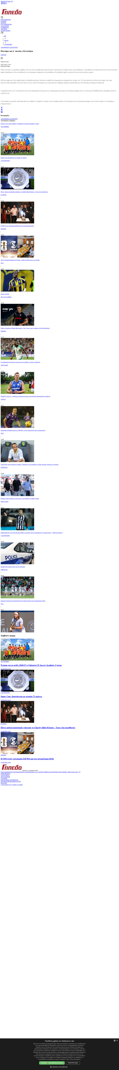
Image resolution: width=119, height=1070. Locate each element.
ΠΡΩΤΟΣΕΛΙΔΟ (6, 1)
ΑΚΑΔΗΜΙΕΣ (5, 661)
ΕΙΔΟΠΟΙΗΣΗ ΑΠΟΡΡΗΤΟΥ (9, 780)
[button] (60, 1067)
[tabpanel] (59, 377)
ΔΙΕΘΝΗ (3, 23)
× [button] (117, 1040)
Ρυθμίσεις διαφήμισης (62, 1057)
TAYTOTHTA (5, 775)
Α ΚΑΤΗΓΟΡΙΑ (13, 47)
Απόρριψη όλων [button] (73, 1063)
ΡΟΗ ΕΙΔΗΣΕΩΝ (6, 19)
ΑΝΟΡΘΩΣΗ (8, 44)
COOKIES (4, 778)
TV (12, 1)
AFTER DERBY (5, 30)
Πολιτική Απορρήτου (75, 1059)
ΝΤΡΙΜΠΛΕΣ (5, 27)
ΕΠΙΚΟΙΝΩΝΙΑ (5, 773)
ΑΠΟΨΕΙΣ (4, 29)
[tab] (5, 121)
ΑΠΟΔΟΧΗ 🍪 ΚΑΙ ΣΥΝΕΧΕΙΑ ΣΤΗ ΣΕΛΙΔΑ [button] (52, 1063)
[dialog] (59, 1054)
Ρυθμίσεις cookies (65, 1059)
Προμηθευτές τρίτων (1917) (58, 1050)
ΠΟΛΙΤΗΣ (4, 783)
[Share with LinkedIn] (2, 112)
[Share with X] (2, 110)
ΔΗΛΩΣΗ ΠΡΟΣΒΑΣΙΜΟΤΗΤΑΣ (11, 781)
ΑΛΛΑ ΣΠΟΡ (5, 26)
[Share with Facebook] (2, 108)
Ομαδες (6, 40)
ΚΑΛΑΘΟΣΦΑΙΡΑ (6, 24)
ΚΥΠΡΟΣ (3, 21)
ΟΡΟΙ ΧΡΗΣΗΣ (5, 777)
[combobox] (115, 1040)
